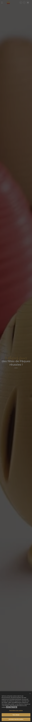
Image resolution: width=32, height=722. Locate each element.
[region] (16, 706)
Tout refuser (16, 714)
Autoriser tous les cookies (16, 719)
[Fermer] (30, 693)
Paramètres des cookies (16, 710)
